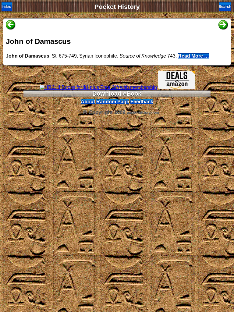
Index (6, 7)
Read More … (193, 55)
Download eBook (116, 93)
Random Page (112, 101)
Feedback (141, 101)
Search (225, 7)
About (88, 101)
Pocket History (117, 6)
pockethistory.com (143, 113)
